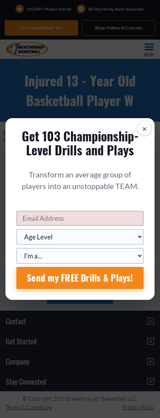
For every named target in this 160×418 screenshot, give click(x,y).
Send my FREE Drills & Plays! (80, 277)
